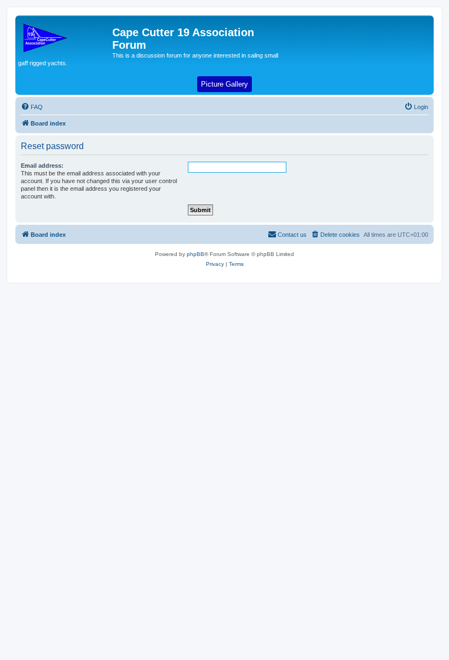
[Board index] (65, 35)
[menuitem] (32, 106)
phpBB (195, 254)
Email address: (42, 165)
